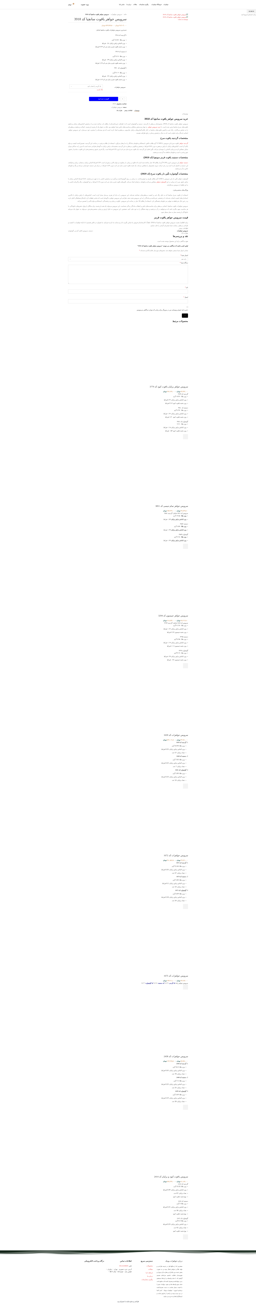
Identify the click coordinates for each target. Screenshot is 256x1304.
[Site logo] (179, 4)
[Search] (78, 5)
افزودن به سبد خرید (103, 99)
